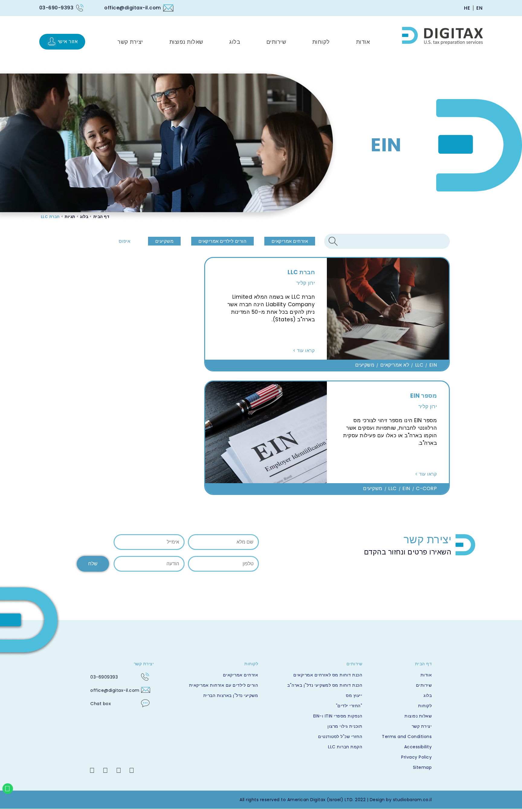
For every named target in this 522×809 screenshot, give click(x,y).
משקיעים (164, 241)
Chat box (100, 704)
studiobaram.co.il (412, 800)
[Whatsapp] (7, 788)
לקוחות (425, 706)
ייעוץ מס (354, 695)
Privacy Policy (416, 757)
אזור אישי (68, 41)
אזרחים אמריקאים (290, 241)
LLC (419, 364)
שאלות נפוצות (418, 716)
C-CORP (426, 488)
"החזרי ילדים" (349, 706)
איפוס (124, 241)
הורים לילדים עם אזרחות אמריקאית (223, 685)
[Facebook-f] (132, 770)
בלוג (84, 217)
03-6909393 (104, 677)
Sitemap (422, 767)
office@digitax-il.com (132, 7)
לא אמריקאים (394, 364)
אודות (426, 675)
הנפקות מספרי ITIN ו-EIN (337, 716)
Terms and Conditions (407, 737)
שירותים (424, 685)
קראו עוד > (304, 350)
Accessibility (418, 747)
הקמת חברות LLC (345, 747)
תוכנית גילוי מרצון (344, 726)
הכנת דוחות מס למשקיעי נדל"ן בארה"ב (324, 685)
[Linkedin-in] (92, 770)
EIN (433, 364)
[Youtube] (105, 770)
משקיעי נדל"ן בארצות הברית (230, 695)
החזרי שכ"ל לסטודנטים (340, 737)
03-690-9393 (56, 7)
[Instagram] (118, 770)
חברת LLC (50, 217)
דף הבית (101, 217)
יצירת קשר (422, 726)
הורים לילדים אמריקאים (222, 241)
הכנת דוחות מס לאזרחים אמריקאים (327, 675)
